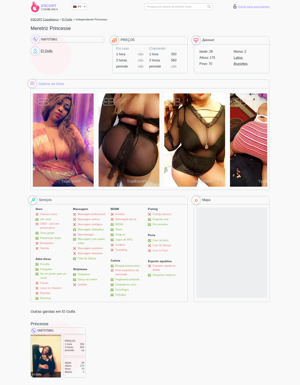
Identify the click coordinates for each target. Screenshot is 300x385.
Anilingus (120, 294)
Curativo (120, 244)
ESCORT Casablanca (45, 19)
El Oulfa (67, 19)
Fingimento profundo (127, 279)
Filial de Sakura (87, 258)
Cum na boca (160, 240)
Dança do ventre (87, 279)
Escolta (44, 264)
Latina (238, 57)
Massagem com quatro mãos (91, 241)
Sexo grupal (47, 232)
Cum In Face (160, 250)
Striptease (84, 274)
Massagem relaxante (90, 253)
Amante (119, 214)
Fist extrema (160, 224)
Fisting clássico (162, 214)
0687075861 (49, 39)
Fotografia (46, 269)
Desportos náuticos (164, 274)
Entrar (253, 6)
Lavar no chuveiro (50, 288)
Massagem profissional (91, 214)
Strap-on (120, 234)
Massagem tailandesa (91, 229)
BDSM (119, 224)
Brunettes (241, 63)
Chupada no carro (125, 284)
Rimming (45, 298)
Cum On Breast (162, 245)
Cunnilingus (122, 289)
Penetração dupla (50, 238)
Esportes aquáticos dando (164, 267)
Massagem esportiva (90, 248)
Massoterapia (86, 234)
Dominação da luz (126, 219)
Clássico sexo (48, 214)
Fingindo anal (160, 219)
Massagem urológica (90, 224)
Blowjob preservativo (127, 265)
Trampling (121, 249)
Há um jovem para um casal (53, 275)
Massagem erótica (89, 219)
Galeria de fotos (51, 84)
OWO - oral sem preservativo (49, 225)
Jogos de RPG (124, 239)
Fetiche (44, 248)
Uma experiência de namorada (127, 272)
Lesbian (82, 284)
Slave (118, 229)
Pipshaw (45, 293)
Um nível (45, 219)
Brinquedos (46, 243)
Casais (44, 282)
